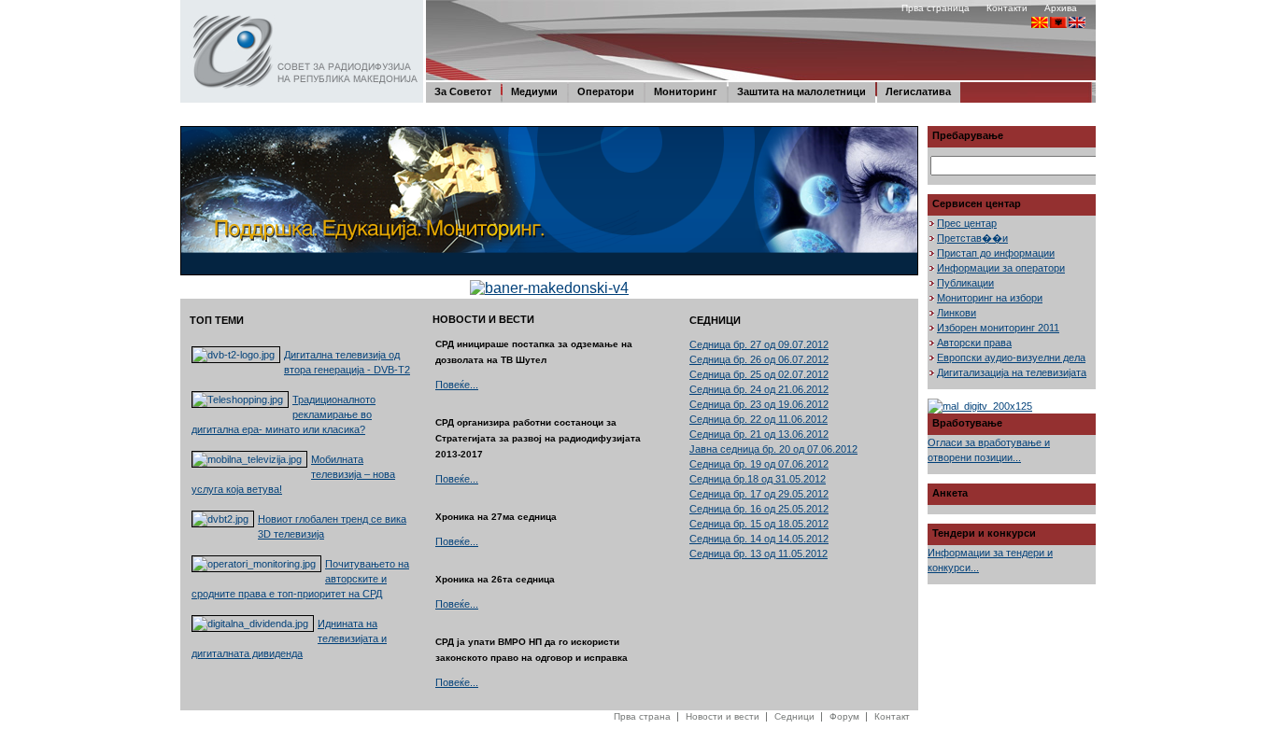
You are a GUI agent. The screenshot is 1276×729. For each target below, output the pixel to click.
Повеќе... (456, 384)
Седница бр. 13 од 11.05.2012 (758, 553)
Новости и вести (722, 716)
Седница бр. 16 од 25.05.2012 (759, 508)
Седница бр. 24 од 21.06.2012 (759, 389)
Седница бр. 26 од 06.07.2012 (759, 359)
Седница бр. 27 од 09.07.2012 (759, 344)
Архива (1060, 8)
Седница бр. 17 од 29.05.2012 (759, 493)
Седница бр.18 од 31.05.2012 (757, 478)
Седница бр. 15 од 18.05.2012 (759, 523)
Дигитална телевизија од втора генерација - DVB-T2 (347, 362)
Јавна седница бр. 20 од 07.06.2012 (773, 449)
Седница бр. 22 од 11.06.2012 (758, 419)
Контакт (892, 716)
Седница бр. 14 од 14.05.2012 (759, 538)
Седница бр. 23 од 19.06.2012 (759, 404)
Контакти (1007, 8)
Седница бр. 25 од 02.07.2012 (759, 374)
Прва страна (642, 716)
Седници (794, 716)
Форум (844, 716)
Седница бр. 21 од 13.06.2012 (759, 434)
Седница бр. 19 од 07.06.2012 (759, 464)
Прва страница (935, 8)
